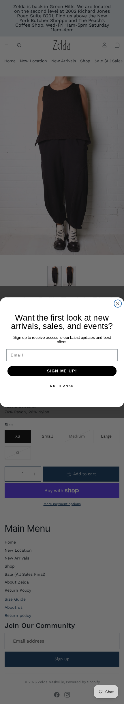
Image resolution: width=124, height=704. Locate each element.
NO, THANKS (62, 385)
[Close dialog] (118, 303)
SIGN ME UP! (62, 371)
